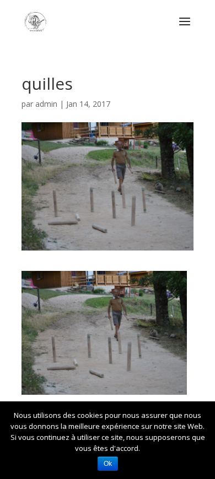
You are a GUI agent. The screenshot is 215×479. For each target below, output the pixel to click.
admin (46, 104)
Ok (108, 463)
